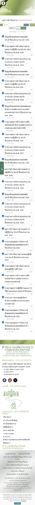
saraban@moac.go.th (11, 374)
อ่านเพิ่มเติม (23, 500)
